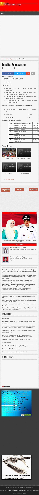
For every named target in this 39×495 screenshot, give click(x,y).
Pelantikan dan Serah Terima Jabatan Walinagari (16, 339)
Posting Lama (33, 189)
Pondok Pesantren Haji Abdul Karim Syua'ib (14, 352)
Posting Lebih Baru (6, 190)
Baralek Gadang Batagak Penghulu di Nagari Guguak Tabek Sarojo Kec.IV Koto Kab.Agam (19, 308)
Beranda (19, 189)
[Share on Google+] (28, 73)
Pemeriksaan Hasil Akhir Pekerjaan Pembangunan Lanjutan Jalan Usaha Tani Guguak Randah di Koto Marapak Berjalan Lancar (19, 271)
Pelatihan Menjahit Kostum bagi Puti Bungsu (14, 346)
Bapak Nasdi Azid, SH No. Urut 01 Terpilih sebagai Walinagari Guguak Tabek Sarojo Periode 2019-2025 (17, 289)
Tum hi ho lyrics (22, 490)
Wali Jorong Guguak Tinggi (17, 257)
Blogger (24, 493)
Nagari (21, 487)
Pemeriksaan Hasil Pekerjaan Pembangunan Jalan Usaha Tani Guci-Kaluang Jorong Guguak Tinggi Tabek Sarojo (18, 285)
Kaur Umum (5, 318)
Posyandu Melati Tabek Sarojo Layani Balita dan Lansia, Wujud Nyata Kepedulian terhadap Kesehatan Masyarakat (18, 281)
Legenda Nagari (6, 342)
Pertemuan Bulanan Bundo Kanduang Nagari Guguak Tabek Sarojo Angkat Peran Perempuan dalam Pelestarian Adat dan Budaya (19, 277)
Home (3, 59)
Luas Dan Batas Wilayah (14, 64)
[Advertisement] (19, 36)
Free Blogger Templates (12, 490)
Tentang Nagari (9, 59)
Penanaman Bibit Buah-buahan (11, 349)
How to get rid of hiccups (33, 490)
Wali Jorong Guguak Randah (18, 247)
